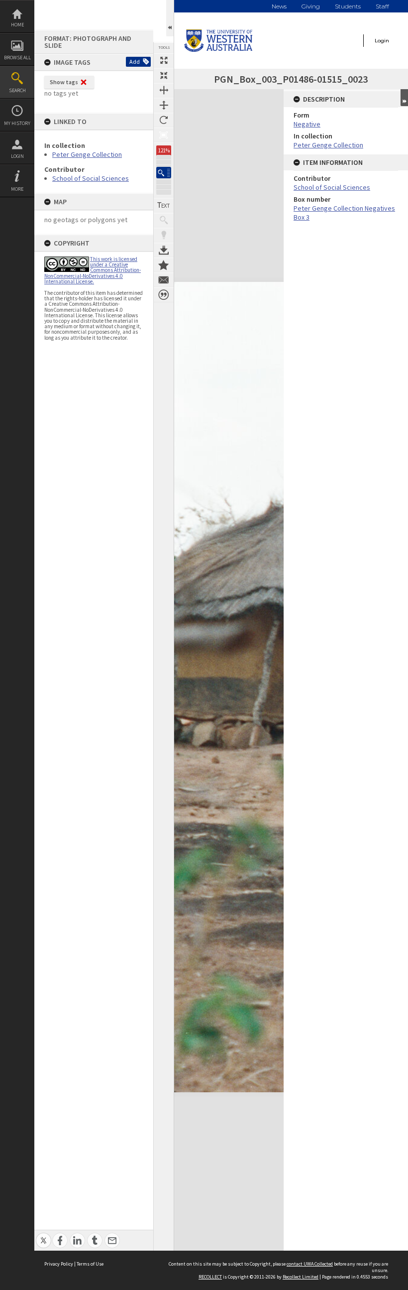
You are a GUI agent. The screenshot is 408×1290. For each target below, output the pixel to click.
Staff (382, 6)
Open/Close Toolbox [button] (170, 18)
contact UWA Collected (310, 1264)
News (279, 6)
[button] (163, 172)
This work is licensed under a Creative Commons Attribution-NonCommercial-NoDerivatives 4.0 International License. (92, 270)
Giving (311, 6)
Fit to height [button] (164, 105)
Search (17, 90)
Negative (307, 124)
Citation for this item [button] (164, 294)
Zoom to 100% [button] (164, 135)
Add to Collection (164, 265)
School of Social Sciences (90, 178)
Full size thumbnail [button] (164, 60)
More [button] (17, 189)
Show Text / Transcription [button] (164, 205)
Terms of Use (90, 1264)
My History (17, 123)
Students (348, 6)
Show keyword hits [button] (164, 220)
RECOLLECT (210, 1277)
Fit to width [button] (164, 90)
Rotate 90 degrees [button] (164, 120)
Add (134, 61)
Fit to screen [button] (164, 75)
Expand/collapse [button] (404, 97)
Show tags (64, 82)
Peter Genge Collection (87, 154)
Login (17, 156)
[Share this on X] (43, 1235)
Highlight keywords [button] (164, 235)
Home (17, 24)
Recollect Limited (300, 1277)
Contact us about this (164, 279)
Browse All (17, 57)
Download (164, 250)
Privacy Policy (58, 1264)
